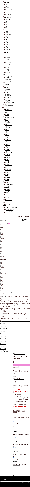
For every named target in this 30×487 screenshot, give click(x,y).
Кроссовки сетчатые (3, 335)
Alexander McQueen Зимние (8, 3)
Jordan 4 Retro (7, 160)
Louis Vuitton (6, 13)
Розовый (2, 284)
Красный (2, 279)
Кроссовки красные (3, 344)
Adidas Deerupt (7, 70)
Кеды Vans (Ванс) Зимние (8, 9)
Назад (14, 353)
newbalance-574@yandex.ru (3, 476)
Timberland (4, 205)
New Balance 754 (7, 26)
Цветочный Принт (3, 276)
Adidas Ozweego (7, 65)
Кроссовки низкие (2, 325)
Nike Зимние (6, 6)
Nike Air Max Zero (7, 49)
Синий (2, 280)
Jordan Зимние (7, 51)
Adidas (2, 233)
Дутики (2, 237)
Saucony (2, 244)
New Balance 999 (7, 28)
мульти (2, 269)
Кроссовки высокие (3, 326)
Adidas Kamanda (7, 69)
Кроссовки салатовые (3, 338)
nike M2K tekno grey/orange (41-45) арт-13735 (20, 454)
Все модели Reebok (7, 189)
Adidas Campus (7, 164)
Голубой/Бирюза (3, 288)
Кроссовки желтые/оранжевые (4, 351)
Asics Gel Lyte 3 (7, 197)
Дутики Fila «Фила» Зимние (9, 101)
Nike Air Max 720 (7, 41)
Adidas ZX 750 (7, 180)
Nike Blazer (6, 144)
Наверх (1, 481)
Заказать (14, 367)
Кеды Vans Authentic (7, 204)
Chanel (6, 119)
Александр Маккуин (8, 77)
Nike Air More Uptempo (8, 155)
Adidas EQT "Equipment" (8, 165)
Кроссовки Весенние (3, 322)
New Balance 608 (7, 132)
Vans (1, 240)
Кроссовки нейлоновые (3, 334)
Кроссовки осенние (3, 324)
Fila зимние (6, 5)
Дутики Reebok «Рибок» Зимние (9, 102)
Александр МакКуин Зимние (9, 184)
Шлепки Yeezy (5, 74)
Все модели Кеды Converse (8, 200)
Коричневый (2, 283)
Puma (1, 242)
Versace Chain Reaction (8, 14)
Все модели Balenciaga (8, 79)
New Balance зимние (7, 4)
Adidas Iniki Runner (7, 177)
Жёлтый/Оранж (3, 287)
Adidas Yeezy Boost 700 (8, 62)
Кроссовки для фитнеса (3, 327)
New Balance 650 (7, 23)
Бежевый (2, 285)
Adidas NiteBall (7, 167)
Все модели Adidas (7, 55)
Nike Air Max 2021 (7, 145)
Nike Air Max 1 (7, 36)
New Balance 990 (7, 27)
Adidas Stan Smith (7, 72)
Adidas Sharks (7, 66)
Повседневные (2, 256)
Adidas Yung (6, 175)
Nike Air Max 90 (7, 37)
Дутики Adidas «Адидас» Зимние (9, 209)
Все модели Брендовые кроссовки (9, 117)
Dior (5, 11)
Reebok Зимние (7, 112)
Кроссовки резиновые (3, 333)
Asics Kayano (6, 90)
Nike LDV (6, 35)
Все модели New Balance (8, 17)
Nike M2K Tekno (7, 42)
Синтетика (2, 263)
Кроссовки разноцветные (3, 352)
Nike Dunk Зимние (7, 31)
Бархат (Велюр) (3, 267)
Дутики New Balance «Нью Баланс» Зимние (11, 207)
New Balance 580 (7, 25)
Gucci (5, 12)
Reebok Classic (7, 85)
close (13, 475)
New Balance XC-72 (7, 20)
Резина (2, 265)
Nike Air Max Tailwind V (8, 140)
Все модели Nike (7, 30)
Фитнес (2, 257)
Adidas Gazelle (7, 71)
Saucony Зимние (7, 8)
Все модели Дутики (7, 100)
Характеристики (17, 381)
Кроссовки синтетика (3, 331)
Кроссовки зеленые (3, 345)
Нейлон (2, 266)
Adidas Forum (7, 59)
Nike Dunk (6, 32)
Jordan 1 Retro (7, 159)
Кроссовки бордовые (3, 340)
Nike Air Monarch (7, 139)
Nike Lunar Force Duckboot (8, 152)
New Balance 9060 (7, 19)
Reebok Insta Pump (7, 84)
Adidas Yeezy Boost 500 (8, 169)
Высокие (2, 253)
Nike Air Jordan (7, 40)
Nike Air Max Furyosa (8, 34)
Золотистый (2, 272)
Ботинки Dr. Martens (7, 122)
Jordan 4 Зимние (7, 52)
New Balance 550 (7, 129)
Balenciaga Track (7, 187)
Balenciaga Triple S (7, 80)
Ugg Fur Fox (6, 212)
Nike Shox (6, 39)
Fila (3, 75)
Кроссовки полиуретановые (4, 332)
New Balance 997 (7, 134)
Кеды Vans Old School (8, 97)
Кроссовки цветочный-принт (4, 341)
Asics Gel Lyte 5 (7, 91)
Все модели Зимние (7, 2)
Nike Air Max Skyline (7, 47)
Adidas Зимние (7, 7)
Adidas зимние (7, 162)
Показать (6, 293)
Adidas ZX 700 (7, 179)
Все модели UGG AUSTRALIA (9, 105)
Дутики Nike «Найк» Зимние (9, 210)
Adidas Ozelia (7, 60)
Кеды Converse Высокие (8, 94)
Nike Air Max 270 (7, 147)
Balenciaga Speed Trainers (8, 81)
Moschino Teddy (7, 15)
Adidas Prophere (7, 174)
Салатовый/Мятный (3, 273)
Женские (2, 228)
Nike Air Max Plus (7, 44)
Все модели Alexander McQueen (9, 76)
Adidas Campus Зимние (8, 57)
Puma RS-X (6, 194)
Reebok (2, 234)
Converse (2, 241)
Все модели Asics (7, 89)
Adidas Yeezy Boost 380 (8, 170)
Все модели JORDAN (8, 157)
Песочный (2, 274)
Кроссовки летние (2, 323)
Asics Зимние (7, 92)
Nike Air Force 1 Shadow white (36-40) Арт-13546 (21, 444)
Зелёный (2, 281)
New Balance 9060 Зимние (8, 18)
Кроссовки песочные (3, 339)
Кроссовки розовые (3, 348)
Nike (1, 232)
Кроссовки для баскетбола (3, 328)
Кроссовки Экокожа (3, 336)
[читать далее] (4, 296)
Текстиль (2, 262)
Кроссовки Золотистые (3, 337)
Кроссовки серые (2, 346)
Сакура (2, 277)
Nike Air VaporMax (7, 150)
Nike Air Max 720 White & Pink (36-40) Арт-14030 (21, 434)
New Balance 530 (7, 22)
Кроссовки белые (2, 343)
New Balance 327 (7, 21)
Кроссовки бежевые (3, 349)
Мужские (2, 227)
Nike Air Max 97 (7, 45)
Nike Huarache (7, 46)
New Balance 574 (7, 24)
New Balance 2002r (7, 127)
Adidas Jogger (7, 172)
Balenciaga (2, 236)
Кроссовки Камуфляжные (3, 350)
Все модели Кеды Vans (8, 96)
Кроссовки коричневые (3, 347)
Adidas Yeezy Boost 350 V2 (8, 64)
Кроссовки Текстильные (3, 330)
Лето (1, 248)
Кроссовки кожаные (3, 329)
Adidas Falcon (7, 67)
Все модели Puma (7, 87)
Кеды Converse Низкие (8, 95)
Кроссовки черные (2, 342)
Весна (1, 247)
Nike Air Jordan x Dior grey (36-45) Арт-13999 (20, 464)
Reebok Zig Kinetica (7, 190)
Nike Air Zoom (7, 142)
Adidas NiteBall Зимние (8, 56)
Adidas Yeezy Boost (7, 61)
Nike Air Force (7, 149)
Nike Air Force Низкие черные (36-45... (19, 379)
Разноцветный (2, 289)
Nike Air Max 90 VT (7, 154)
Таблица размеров (17, 382)
